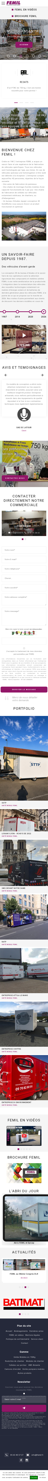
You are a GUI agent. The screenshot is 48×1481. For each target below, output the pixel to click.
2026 (43, 316)
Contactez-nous (15, 478)
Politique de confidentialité (17, 1339)
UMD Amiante (34, 1365)
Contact (24, 1343)
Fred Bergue (24, 525)
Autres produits (25, 1373)
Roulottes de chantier (14, 1361)
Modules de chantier (35, 1361)
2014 (17, 316)
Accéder (24, 45)
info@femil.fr (37, 1455)
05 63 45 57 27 (16, 1455)
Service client (37, 1339)
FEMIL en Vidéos (26, 9)
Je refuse (42, 1477)
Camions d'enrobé (13, 1369)
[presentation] (6, 375)
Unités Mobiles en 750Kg (25, 1357)
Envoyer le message (24, 689)
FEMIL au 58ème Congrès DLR (24, 1274)
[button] (16, 103)
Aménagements (21, 1331)
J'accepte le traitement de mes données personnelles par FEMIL (24, 652)
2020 (30, 316)
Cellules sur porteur (18, 1365)
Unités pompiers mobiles (33, 1369)
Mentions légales (32, 1335)
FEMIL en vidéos (16, 1335)
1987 (4, 316)
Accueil (9, 1331)
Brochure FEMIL (26, 16)
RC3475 (24, 82)
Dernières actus (36, 1331)
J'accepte (34, 1477)
